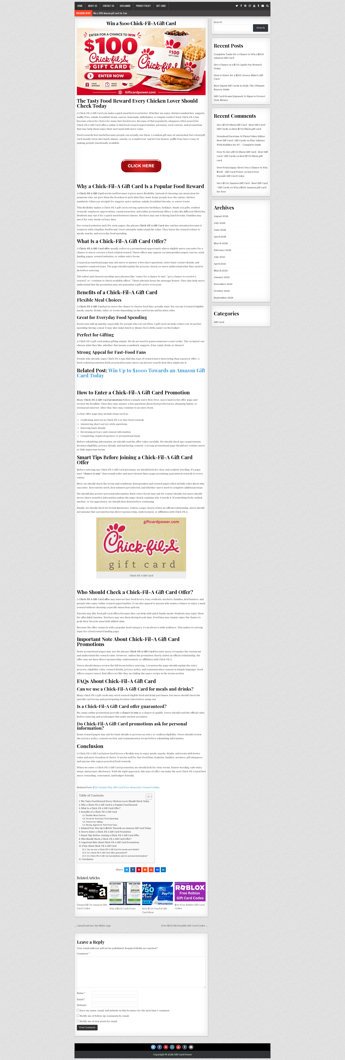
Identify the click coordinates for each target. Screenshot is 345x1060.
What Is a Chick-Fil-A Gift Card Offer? (101, 808)
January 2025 (222, 277)
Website (81, 1005)
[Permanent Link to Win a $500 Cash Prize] (124, 893)
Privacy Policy (143, 6)
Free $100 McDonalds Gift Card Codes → (184, 925)
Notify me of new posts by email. (98, 1021)
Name (81, 993)
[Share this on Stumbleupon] (151, 869)
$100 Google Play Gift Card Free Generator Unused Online (126, 787)
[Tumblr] (258, 6)
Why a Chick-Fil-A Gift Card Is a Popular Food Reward (109, 805)
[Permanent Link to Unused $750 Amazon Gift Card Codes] (92, 891)
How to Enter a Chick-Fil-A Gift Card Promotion (106, 832)
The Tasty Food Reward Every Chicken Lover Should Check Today (115, 801)
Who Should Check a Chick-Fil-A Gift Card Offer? (106, 839)
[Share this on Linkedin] (163, 869)
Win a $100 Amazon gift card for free (110, 13)
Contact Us (108, 6)
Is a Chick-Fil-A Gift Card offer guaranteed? (107, 853)
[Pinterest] (245, 6)
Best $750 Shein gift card (246, 129)
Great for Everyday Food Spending (102, 819)
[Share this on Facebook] (132, 869)
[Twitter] (237, 6)
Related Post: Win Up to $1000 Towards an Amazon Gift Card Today (116, 828)
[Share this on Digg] (157, 869)
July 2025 (219, 257)
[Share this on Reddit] (145, 869)
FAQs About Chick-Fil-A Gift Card (99, 846)
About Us (92, 6)
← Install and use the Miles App (93, 925)
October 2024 (222, 291)
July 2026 (219, 223)
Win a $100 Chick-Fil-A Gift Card (141, 23)
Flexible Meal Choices (95, 815)
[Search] (267, 6)
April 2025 (220, 263)
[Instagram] (250, 6)
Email (81, 999)
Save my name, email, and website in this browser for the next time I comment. (125, 1010)
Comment (83, 953)
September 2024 (223, 297)
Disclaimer (125, 6)
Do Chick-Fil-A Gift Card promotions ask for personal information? (117, 856)
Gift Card (161, 6)
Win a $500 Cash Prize (122, 908)
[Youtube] (254, 6)
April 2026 (220, 236)
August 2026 (221, 216)
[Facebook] (241, 6)
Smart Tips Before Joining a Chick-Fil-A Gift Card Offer (110, 835)
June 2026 (220, 230)
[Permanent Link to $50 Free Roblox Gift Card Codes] (190, 891)
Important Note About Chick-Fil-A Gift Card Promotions (110, 842)
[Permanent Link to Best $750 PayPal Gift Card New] (157, 893)
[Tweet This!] (126, 869)
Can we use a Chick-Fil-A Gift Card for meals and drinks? (113, 850)
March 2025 (221, 270)
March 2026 (221, 243)
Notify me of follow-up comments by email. (104, 1016)
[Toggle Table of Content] (147, 797)
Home (79, 6)
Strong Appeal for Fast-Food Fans (101, 825)
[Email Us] (262, 6)
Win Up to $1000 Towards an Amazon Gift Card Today (141, 373)
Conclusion (87, 859)
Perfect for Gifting (94, 822)
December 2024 (223, 284)
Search (218, 22)
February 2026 (222, 250)
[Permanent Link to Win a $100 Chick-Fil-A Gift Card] (141, 61)
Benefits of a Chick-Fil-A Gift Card (99, 812)
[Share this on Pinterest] (138, 869)
